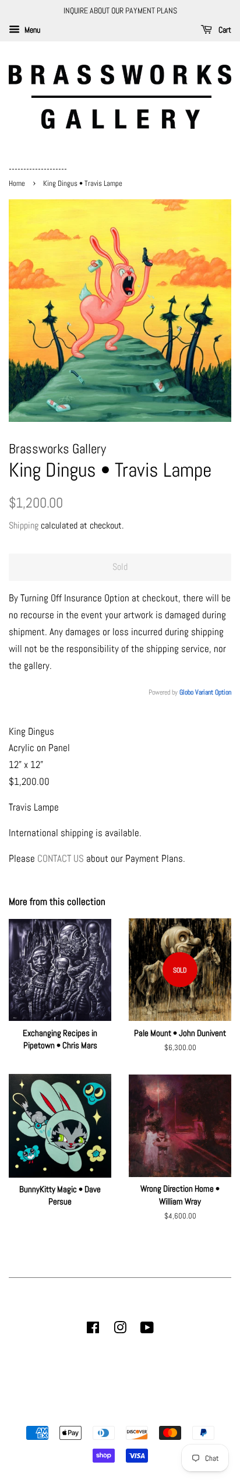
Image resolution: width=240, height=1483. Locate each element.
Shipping (23, 525)
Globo (186, 692)
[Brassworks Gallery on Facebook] (93, 1330)
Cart (224, 29)
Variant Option (213, 692)
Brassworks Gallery (118, 1412)
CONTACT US (60, 858)
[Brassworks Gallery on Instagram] (120, 1330)
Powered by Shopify (179, 1412)
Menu (31, 29)
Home (18, 183)
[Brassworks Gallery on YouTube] (147, 1330)
